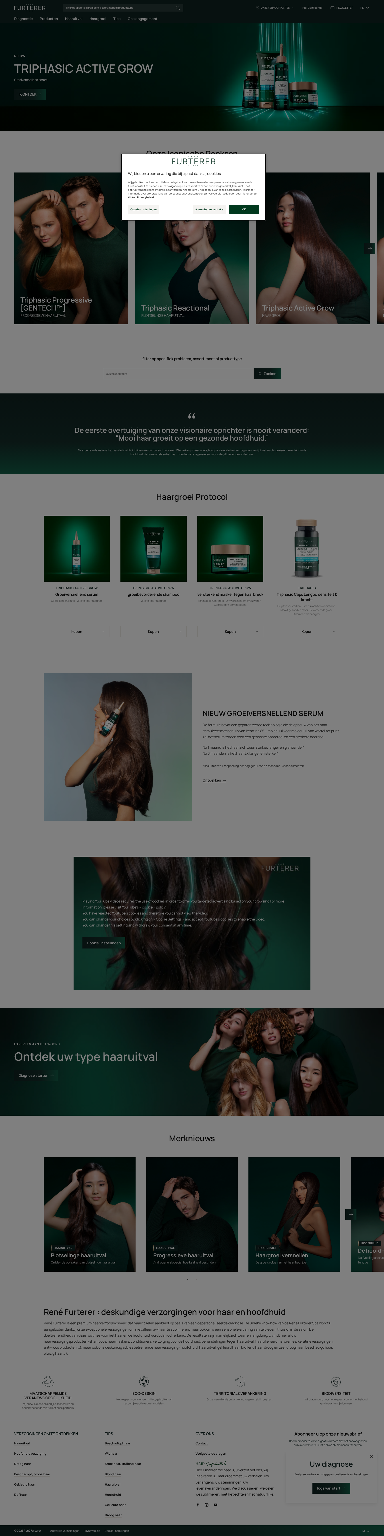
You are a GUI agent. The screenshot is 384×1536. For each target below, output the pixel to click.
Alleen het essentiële (209, 209)
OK (244, 209)
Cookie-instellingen (143, 209)
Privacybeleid (145, 197)
